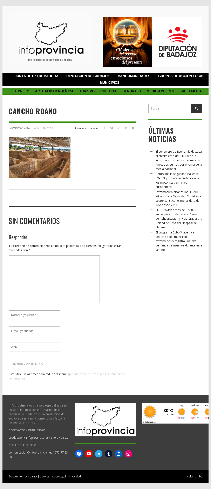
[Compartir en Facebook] (104, 128)
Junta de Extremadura (37, 76)
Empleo (22, 91)
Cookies (44, 476)
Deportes (131, 91)
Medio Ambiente (161, 91)
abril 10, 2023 (43, 128)
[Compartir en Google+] (118, 128)
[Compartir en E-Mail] (133, 128)
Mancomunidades (133, 76)
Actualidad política (54, 91)
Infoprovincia (19, 128)
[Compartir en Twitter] (111, 128)
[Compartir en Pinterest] (126, 128)
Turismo (87, 91)
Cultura (108, 91)
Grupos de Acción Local (181, 76)
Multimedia (191, 91)
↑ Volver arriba (193, 476)
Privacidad (74, 476)
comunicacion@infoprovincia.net (30, 452)
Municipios (110, 82)
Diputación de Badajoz (88, 76)
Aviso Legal (59, 476)
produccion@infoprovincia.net (28, 438)
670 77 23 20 (59, 438)
